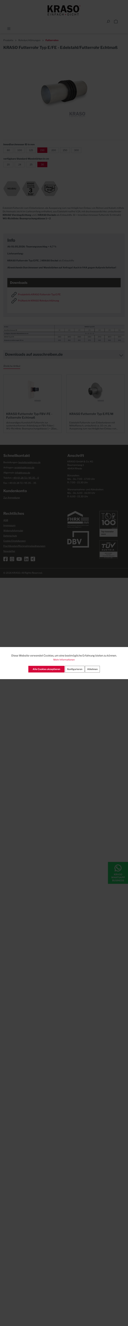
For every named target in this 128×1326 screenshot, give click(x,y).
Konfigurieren (74, 669)
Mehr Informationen (64, 659)
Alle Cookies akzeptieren (46, 669)
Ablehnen (92, 669)
